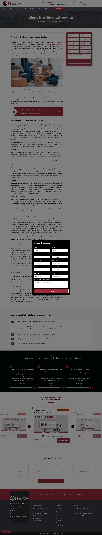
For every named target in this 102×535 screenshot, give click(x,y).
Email (35, 254)
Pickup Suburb (37, 267)
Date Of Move (55, 254)
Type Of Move (55, 260)
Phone (53, 247)
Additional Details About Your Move (42, 279)
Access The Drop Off (56, 273)
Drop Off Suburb (37, 273)
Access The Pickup (56, 267)
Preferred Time (37, 260)
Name (35, 247)
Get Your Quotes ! (51, 291)
